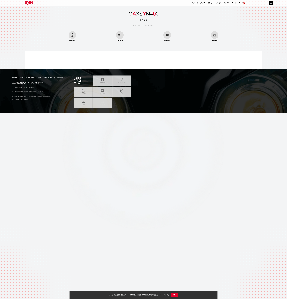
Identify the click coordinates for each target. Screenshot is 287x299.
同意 (174, 295)
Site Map (45, 77)
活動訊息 (120, 40)
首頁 (135, 25)
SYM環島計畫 (60, 77)
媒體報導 (215, 40)
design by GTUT (41, 82)
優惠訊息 (72, 40)
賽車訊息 (167, 40)
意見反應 (39, 77)
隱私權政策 (14, 77)
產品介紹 (195, 3)
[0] (242, 3)
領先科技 (234, 3)
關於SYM (226, 3)
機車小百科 (52, 77)
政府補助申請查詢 (30, 77)
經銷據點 (218, 3)
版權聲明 (22, 77)
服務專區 (210, 3)
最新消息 (203, 3)
